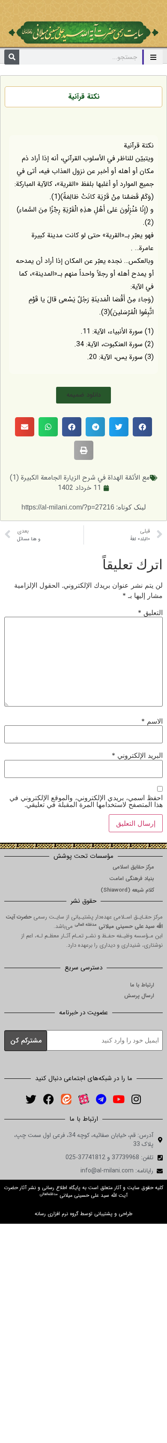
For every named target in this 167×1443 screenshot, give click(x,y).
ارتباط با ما (142, 985)
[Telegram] (101, 1098)
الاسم (152, 721)
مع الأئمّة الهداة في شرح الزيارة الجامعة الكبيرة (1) (79, 477)
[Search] (11, 57)
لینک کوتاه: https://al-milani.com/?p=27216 (83, 507)
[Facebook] (48, 1098)
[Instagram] (136, 1098)
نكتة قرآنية (83, 97)
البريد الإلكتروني (137, 755)
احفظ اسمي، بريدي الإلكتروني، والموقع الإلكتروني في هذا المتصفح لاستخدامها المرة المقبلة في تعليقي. (86, 801)
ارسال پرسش (139, 995)
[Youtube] (118, 1098)
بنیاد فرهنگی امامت (131, 878)
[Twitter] (30, 1098)
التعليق (150, 612)
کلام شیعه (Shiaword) (127, 890)
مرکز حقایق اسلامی (133, 867)
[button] (83, 395)
